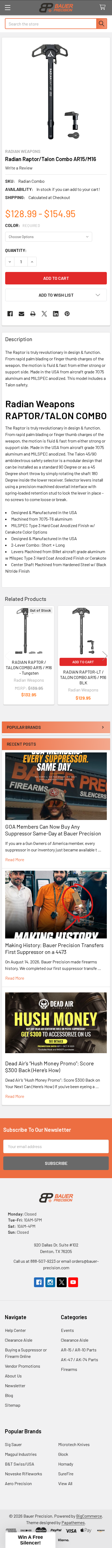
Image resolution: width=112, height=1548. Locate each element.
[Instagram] (50, 1282)
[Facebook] (10, 314)
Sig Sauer (13, 1444)
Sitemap (12, 1405)
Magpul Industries (21, 1454)
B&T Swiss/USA (19, 1463)
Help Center (15, 1330)
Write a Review (19, 167)
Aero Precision (18, 1483)
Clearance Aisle (18, 1339)
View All (65, 1483)
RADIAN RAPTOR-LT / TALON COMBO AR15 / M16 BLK (83, 677)
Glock (63, 1454)
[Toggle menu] (7, 7)
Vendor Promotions (22, 1365)
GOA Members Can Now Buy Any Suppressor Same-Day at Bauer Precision (53, 830)
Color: (22, 225)
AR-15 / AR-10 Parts (79, 1349)
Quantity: (16, 250)
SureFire (65, 1473)
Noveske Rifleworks (23, 1473)
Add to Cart (83, 662)
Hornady (65, 1463)
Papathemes (73, 1522)
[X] (44, 314)
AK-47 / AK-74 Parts (79, 1359)
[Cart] (103, 7)
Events (67, 1330)
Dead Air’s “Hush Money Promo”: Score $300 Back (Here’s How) (49, 1066)
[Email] (21, 314)
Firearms (69, 1369)
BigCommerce (89, 1515)
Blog (9, 1395)
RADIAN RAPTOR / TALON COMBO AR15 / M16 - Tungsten (29, 667)
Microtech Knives (74, 1444)
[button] (56, 295)
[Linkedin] (56, 314)
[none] (56, 91)
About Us (13, 1375)
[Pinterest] (67, 314)
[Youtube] (73, 1282)
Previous (7, 656)
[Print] (33, 314)
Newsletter (15, 1385)
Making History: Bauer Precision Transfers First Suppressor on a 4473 (54, 948)
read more (14, 859)
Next (104, 656)
